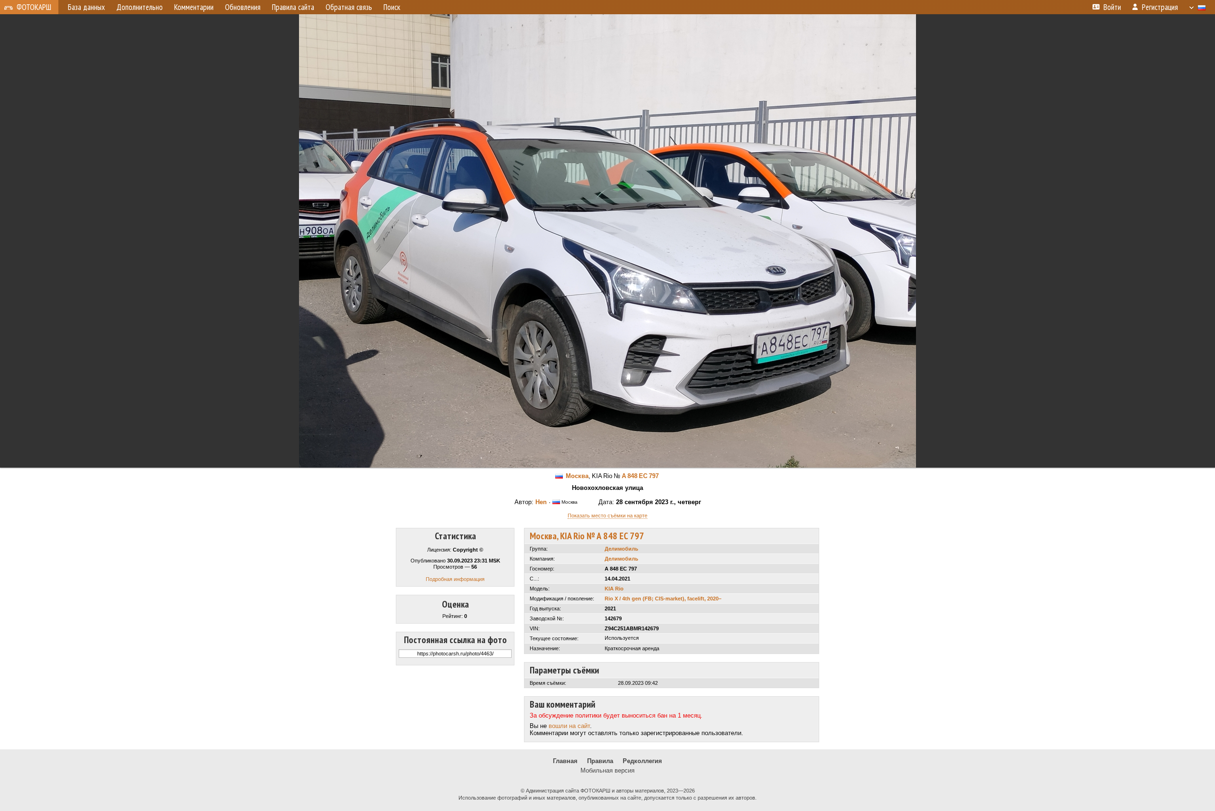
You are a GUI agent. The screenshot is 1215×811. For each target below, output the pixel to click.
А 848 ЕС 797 (640, 475)
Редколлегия (642, 761)
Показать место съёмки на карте (607, 515)
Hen (541, 502)
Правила (600, 761)
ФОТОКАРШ (34, 7)
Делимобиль (621, 549)
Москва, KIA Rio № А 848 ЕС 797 (587, 536)
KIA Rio (614, 588)
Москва (577, 475)
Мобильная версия (607, 770)
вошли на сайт (569, 725)
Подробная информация (455, 579)
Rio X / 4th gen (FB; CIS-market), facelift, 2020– (663, 598)
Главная (565, 761)
